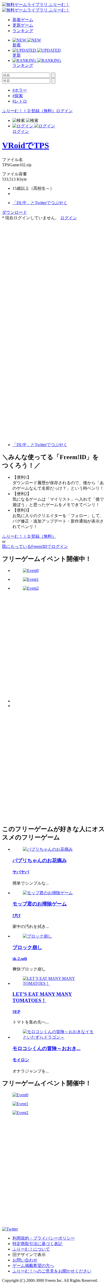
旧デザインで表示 (29, 1254)
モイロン (20, 1060)
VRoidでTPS (25, 145)
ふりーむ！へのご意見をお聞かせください (51, 1271)
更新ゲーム (22, 25)
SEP (16, 1011)
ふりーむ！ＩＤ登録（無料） (29, 111)
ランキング (22, 30)
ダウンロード (14, 212)
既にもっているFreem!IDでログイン (35, 546)
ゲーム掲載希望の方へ (33, 1265)
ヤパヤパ (20, 872)
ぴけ (16, 915)
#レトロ (19, 101)
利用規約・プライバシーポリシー (43, 1238)
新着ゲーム (22, 19)
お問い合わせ (24, 1260)
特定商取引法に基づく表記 (37, 1243)
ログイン (64, 111)
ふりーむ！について (31, 1249)
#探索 (17, 95)
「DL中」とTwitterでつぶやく (39, 202)
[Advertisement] (53, 274)
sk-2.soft (19, 958)
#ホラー (19, 90)
